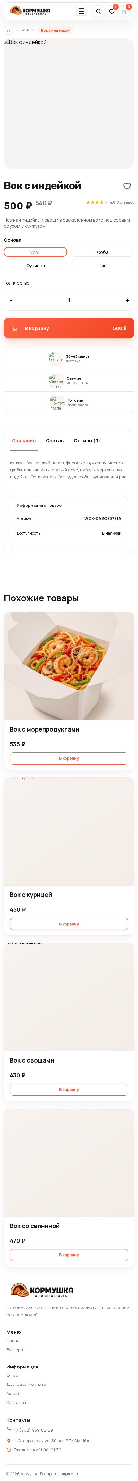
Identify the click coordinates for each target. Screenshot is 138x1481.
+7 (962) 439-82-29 (33, 1430)
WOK (25, 30)
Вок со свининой (35, 1226)
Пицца (13, 1340)
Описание (24, 441)
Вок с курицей (31, 895)
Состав (55, 441)
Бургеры (14, 1349)
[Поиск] (98, 11)
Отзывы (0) (87, 441)
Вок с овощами (32, 1060)
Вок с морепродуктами (44, 729)
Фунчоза (35, 266)
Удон (35, 252)
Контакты (16, 1402)
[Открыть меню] (81, 11)
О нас (12, 1375)
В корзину (69, 758)
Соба (102, 252)
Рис (103, 266)
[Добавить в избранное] (127, 186)
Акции (12, 1393)
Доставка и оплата (26, 1384)
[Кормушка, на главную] (30, 11)
